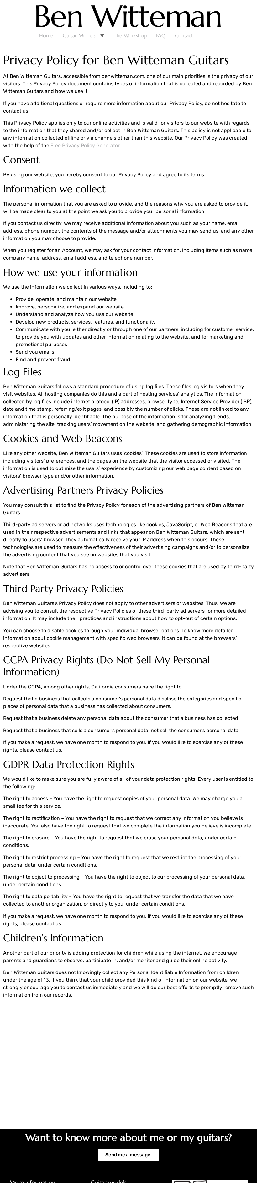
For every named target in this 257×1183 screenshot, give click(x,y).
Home (46, 35)
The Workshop (130, 35)
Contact (184, 35)
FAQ (160, 35)
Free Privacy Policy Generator (84, 145)
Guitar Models (79, 35)
